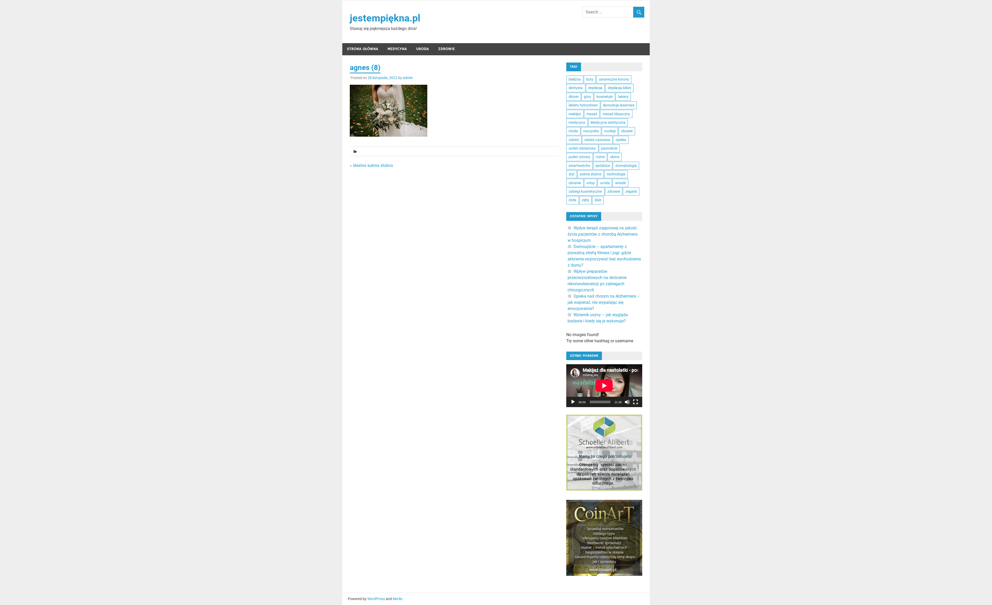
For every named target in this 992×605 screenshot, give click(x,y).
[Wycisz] (627, 402)
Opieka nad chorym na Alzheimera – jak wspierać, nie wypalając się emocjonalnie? (604, 302)
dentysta (576, 88)
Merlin (397, 599)
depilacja (595, 88)
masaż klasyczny (616, 114)
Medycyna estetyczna (608, 122)
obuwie (627, 131)
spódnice (602, 166)
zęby (585, 200)
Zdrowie (446, 48)
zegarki (631, 191)
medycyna (577, 122)
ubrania (575, 183)
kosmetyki (604, 97)
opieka (621, 140)
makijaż (575, 114)
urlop (590, 183)
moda (573, 131)
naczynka (591, 131)
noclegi (610, 131)
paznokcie (609, 148)
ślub (598, 200)
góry (587, 97)
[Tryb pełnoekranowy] (635, 402)
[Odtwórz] (573, 402)
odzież (574, 140)
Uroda (422, 48)
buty (589, 79)
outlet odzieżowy (582, 148)
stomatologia (626, 166)
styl (571, 174)
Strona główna (362, 48)
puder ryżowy (579, 157)
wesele (620, 183)
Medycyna (397, 48)
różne (600, 157)
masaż (591, 114)
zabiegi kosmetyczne (585, 191)
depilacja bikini (619, 88)
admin (408, 78)
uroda (605, 183)
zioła (572, 200)
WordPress (376, 599)
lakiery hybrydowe (583, 105)
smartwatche (579, 166)
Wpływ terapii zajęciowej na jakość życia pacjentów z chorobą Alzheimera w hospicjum (603, 234)
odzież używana (597, 140)
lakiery (623, 97)
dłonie (573, 97)
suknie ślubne (590, 174)
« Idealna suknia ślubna (371, 165)
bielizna (575, 79)
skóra (614, 157)
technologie (616, 174)
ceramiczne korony (614, 79)
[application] (604, 385)
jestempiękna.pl (385, 18)
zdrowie (613, 191)
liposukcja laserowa (618, 105)
